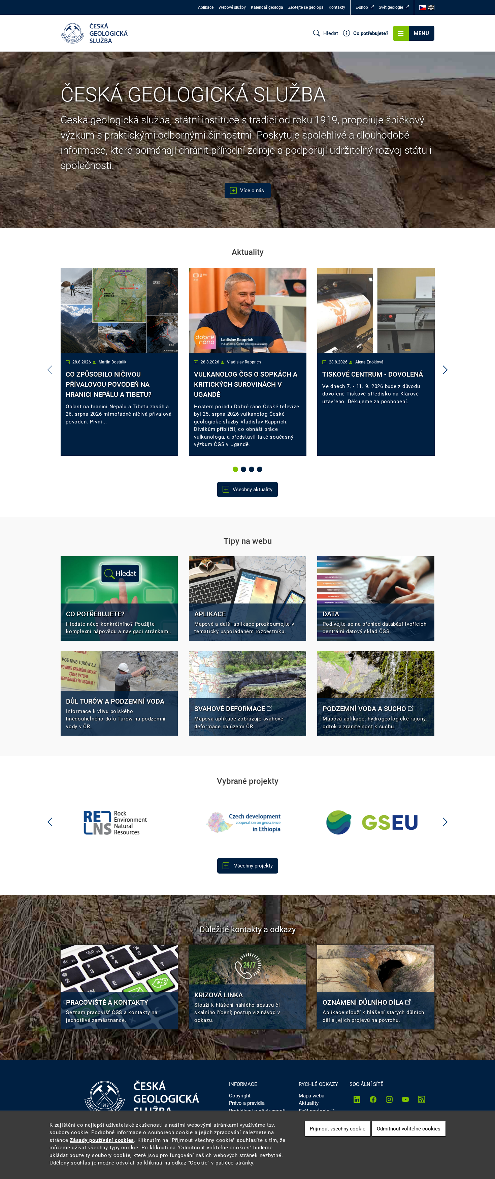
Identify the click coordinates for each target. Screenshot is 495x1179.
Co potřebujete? (95, 614)
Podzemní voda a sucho (364, 709)
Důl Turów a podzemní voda (115, 701)
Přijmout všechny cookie (337, 1128)
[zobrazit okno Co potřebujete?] (119, 598)
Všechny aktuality (252, 490)
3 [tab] (252, 470)
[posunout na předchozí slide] (49, 822)
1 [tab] (236, 470)
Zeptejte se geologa (306, 7)
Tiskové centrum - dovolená (372, 374)
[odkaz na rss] (421, 1099)
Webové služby (232, 7)
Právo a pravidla (247, 1103)
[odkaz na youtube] (405, 1099)
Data (331, 614)
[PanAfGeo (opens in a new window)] (376, 822)
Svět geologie (391, 7)
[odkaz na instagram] (389, 1099)
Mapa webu (311, 1096)
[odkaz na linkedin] (357, 1099)
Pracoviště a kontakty (107, 1002)
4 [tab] (260, 470)
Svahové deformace (229, 709)
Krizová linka (218, 995)
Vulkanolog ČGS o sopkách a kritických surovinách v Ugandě (245, 384)
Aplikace (205, 7)
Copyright (240, 1096)
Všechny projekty (253, 866)
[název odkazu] (247, 598)
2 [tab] (244, 470)
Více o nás (252, 190)
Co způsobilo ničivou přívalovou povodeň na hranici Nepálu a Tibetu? (109, 384)
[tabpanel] (119, 362)
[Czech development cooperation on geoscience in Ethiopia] (119, 822)
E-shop (362, 7)
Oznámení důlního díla (363, 1002)
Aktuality (309, 1103)
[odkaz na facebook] (373, 1099)
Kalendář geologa (267, 7)
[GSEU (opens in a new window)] (247, 822)
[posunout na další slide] (445, 370)
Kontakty (337, 7)
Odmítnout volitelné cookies (408, 1128)
